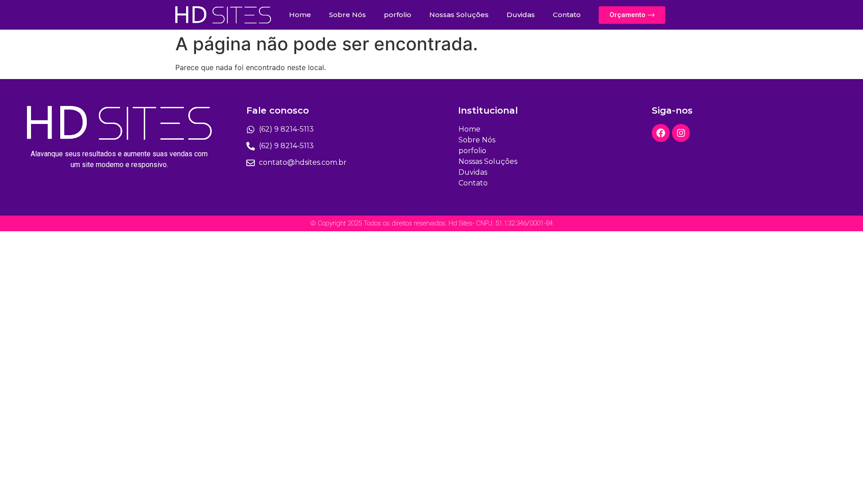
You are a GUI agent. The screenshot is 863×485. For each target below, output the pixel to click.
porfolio (397, 14)
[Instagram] (681, 133)
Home (300, 14)
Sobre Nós (347, 14)
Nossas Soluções (459, 14)
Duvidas (521, 14)
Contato (567, 14)
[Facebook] (661, 133)
